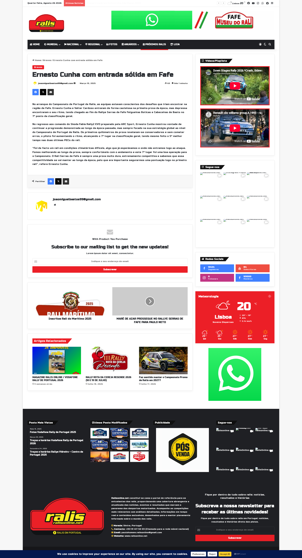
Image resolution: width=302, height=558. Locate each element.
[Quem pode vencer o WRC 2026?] (99, 456)
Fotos (113, 44)
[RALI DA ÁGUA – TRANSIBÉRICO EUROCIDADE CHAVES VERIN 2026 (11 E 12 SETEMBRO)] (139, 445)
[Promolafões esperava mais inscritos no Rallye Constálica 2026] (119, 433)
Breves (47, 60)
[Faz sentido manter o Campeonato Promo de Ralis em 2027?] (163, 360)
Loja (176, 44)
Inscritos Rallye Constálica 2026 (105, 3)
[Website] (55, 205)
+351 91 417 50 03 (135, 529)
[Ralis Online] (46, 23)
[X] (43, 92)
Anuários (130, 44)
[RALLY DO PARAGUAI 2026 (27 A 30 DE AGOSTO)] (119, 456)
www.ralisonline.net (136, 536)
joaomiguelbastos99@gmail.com (55, 83)
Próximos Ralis (155, 44)
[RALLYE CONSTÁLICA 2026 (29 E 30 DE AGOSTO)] (99, 445)
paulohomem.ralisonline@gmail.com (141, 532)
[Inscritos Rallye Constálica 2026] (119, 445)
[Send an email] (75, 83)
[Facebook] (35, 92)
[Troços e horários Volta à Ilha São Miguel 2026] (139, 433)
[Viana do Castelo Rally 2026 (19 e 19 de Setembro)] (139, 456)
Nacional (72, 44)
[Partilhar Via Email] (51, 92)
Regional (93, 44)
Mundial (52, 44)
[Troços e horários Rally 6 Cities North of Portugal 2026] (99, 433)
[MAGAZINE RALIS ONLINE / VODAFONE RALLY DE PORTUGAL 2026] (56, 360)
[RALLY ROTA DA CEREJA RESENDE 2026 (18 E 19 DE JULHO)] (110, 360)
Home (36, 44)
